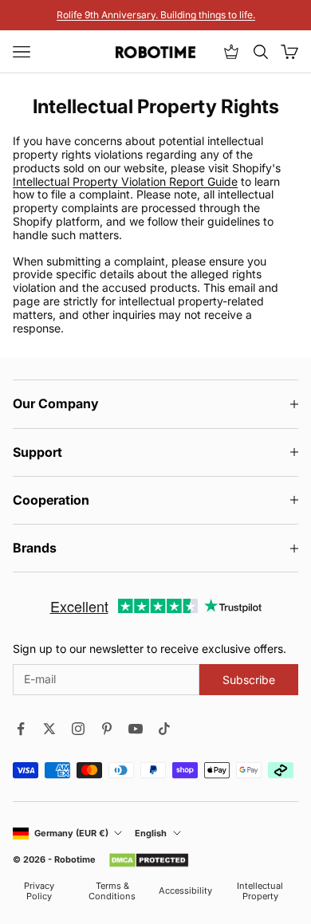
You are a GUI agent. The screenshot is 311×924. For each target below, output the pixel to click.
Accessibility (185, 891)
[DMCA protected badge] (148, 860)
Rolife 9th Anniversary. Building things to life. (156, 15)
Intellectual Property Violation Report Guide (125, 181)
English (151, 833)
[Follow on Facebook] (21, 729)
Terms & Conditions (112, 891)
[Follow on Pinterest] (107, 729)
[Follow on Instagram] (78, 729)
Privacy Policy (39, 891)
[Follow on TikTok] (164, 729)
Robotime (75, 859)
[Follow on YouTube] (136, 729)
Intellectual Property (260, 891)
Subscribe (248, 679)
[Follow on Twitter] (49, 729)
